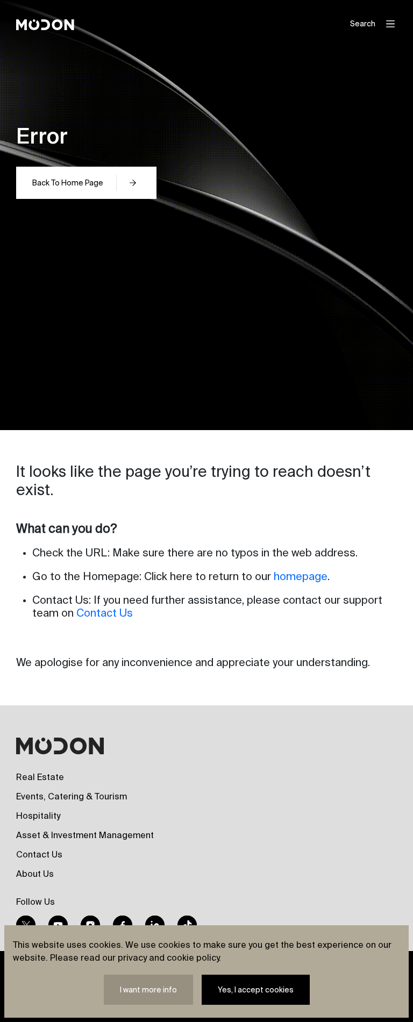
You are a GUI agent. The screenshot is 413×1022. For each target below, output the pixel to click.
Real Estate (40, 777)
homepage (300, 576)
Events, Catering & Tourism (71, 796)
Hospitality (38, 815)
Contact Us (104, 612)
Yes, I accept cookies (256, 989)
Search (362, 23)
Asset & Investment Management (85, 835)
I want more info (148, 989)
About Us (35, 873)
